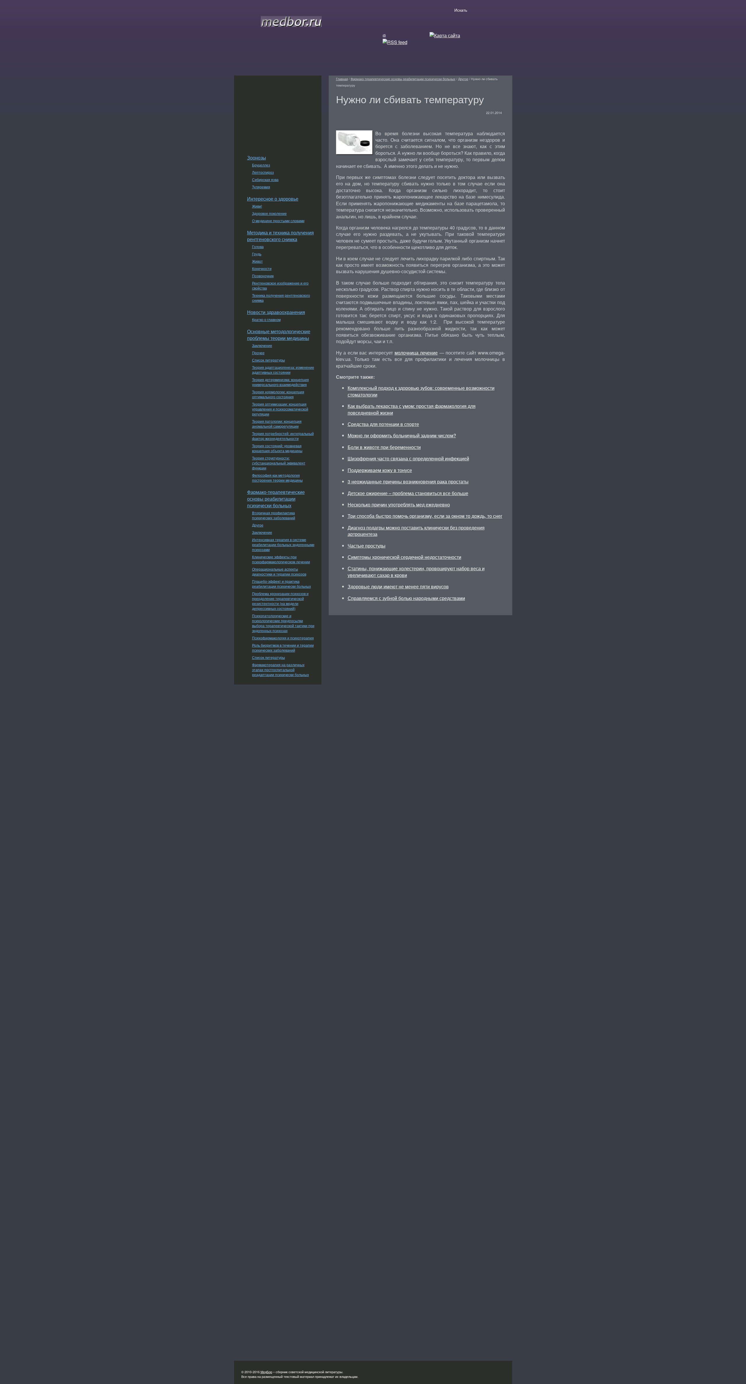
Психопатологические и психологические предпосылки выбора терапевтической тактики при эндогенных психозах (283, 623)
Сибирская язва (265, 179)
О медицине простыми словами (278, 220)
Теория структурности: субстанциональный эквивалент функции (278, 462)
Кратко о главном (266, 319)
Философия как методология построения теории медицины (277, 478)
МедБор (266, 1371)
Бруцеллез (261, 164)
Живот (257, 261)
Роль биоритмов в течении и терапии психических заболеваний (283, 647)
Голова (258, 246)
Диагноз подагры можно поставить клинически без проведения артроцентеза (416, 530)
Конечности (262, 268)
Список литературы (268, 359)
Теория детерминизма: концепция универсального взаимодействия (280, 382)
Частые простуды (367, 545)
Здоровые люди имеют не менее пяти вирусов (398, 586)
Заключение (262, 345)
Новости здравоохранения (276, 312)
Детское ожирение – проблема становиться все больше (408, 493)
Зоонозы (256, 157)
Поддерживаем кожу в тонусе (380, 470)
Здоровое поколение (269, 213)
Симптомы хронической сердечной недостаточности (404, 557)
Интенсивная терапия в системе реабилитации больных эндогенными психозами (283, 544)
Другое (257, 524)
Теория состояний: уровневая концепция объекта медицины (277, 448)
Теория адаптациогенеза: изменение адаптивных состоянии (283, 370)
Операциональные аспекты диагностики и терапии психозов (279, 571)
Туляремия (261, 186)
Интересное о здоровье (272, 198)
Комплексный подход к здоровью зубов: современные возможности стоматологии (421, 391)
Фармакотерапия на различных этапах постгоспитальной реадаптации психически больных (280, 669)
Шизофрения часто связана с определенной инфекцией (408, 458)
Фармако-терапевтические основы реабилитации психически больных (276, 499)
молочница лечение (416, 352)
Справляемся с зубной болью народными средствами (406, 598)
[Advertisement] (277, 112)
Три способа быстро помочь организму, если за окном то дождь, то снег (425, 516)
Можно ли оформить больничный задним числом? (402, 435)
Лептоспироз (263, 172)
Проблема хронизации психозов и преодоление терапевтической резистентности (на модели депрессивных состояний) (280, 601)
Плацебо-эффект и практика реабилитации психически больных (281, 584)
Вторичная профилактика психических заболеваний (273, 515)
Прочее (258, 352)
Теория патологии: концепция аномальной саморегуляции (277, 424)
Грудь (256, 253)
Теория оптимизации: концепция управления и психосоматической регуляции (280, 408)
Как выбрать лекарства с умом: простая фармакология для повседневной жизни (412, 409)
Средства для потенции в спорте (383, 424)
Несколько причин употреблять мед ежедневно (399, 504)
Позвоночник (263, 275)
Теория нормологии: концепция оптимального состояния (278, 394)
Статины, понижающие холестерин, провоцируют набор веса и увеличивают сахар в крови (416, 571)
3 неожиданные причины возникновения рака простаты (408, 481)
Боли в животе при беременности (384, 447)
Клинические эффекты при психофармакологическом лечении (281, 559)
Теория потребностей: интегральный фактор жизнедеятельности (283, 436)
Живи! (257, 206)
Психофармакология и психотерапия (283, 637)
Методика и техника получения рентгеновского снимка (280, 236)
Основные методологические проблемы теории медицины (278, 334)
